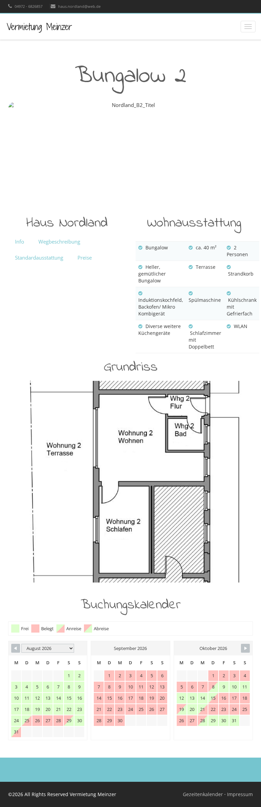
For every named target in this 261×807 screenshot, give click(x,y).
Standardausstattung (39, 257)
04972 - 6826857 (28, 6)
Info (19, 241)
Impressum (240, 794)
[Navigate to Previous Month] (15, 648)
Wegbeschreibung (59, 241)
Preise (84, 257)
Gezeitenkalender (203, 794)
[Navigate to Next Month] (245, 648)
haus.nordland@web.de (79, 6)
